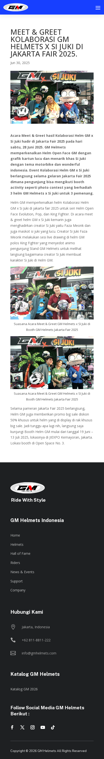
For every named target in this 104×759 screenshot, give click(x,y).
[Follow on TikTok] (53, 727)
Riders (15, 562)
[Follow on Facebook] (12, 727)
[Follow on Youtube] (42, 727)
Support (16, 581)
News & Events (22, 572)
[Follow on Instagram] (32, 727)
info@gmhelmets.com (39, 653)
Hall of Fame (20, 553)
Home (15, 535)
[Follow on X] (22, 727)
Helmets (16, 544)
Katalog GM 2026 (24, 689)
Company (17, 590)
